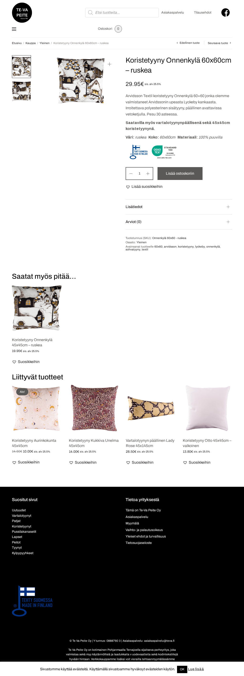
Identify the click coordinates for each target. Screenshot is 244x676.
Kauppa (30, 43)
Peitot (16, 542)
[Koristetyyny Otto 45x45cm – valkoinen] (208, 409)
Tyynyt (17, 547)
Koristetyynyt (21, 526)
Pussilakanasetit (24, 531)
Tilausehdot (202, 12)
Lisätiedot (134, 207)
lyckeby (200, 246)
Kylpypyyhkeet (22, 553)
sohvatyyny (133, 249)
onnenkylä (213, 246)
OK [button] (182, 669)
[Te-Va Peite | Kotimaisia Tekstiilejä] (22, 12)
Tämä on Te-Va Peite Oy (143, 510)
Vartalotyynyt (21, 515)
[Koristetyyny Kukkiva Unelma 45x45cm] (94, 409)
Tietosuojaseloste (139, 543)
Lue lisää (196, 669)
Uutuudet (19, 510)
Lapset (17, 537)
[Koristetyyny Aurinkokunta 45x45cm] (37, 409)
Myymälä (132, 523)
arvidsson (170, 246)
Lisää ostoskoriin (180, 173)
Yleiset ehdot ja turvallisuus (146, 536)
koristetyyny (186, 246)
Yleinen (45, 43)
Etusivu (17, 43)
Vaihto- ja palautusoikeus (144, 530)
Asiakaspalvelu (172, 12)
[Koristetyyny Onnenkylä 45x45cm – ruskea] (37, 308)
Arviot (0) (134, 222)
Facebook (225, 12)
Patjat (16, 521)
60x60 (158, 246)
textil (145, 249)
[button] (144, 187)
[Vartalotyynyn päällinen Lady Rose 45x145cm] (151, 409)
